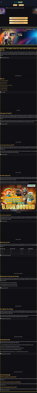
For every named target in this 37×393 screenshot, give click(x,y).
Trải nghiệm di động (4, 86)
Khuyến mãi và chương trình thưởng (6, 85)
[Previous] (2, 11)
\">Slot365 (16, 351)
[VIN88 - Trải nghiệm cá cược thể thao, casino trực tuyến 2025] (18, 2)
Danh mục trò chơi (4, 83)
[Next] (35, 11)
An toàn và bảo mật (4, 82)
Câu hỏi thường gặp (4, 90)
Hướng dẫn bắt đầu (4, 88)
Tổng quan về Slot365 (4, 80)
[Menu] (1, 2)
